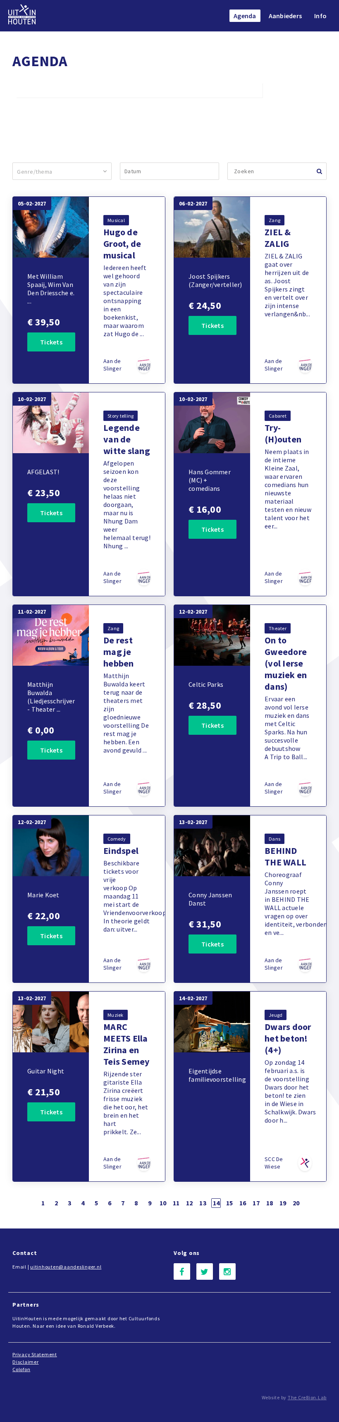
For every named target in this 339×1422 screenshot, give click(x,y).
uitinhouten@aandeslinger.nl (65, 1267)
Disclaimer (25, 1362)
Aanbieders (285, 16)
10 (163, 1203)
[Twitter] (204, 1271)
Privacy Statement (34, 1354)
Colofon (21, 1369)
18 (269, 1203)
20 (296, 1203)
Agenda (245, 16)
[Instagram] (227, 1271)
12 (189, 1203)
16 (242, 1203)
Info (320, 16)
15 (229, 1203)
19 (282, 1203)
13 (202, 1203)
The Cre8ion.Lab (307, 1397)
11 (176, 1203)
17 (256, 1203)
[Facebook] (182, 1271)
